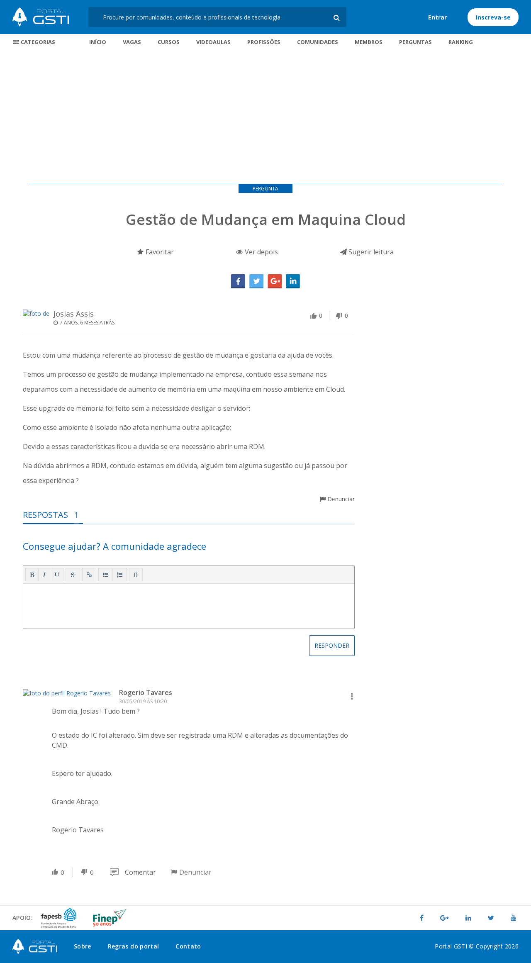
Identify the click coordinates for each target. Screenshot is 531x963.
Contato (188, 946)
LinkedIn (293, 281)
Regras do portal (133, 946)
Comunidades (317, 42)
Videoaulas (213, 42)
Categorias (37, 42)
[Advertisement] (265, 117)
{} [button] (136, 574)
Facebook (238, 281)
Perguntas (415, 42)
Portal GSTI (40, 17)
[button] (32, 574)
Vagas (132, 42)
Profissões (263, 42)
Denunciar (340, 499)
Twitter (256, 281)
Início (97, 42)
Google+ (275, 281)
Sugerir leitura (370, 251)
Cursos (169, 42)
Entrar (437, 17)
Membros (368, 42)
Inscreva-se (493, 17)
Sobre (82, 946)
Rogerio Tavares (145, 692)
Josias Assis (74, 313)
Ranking (460, 42)
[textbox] (188, 604)
